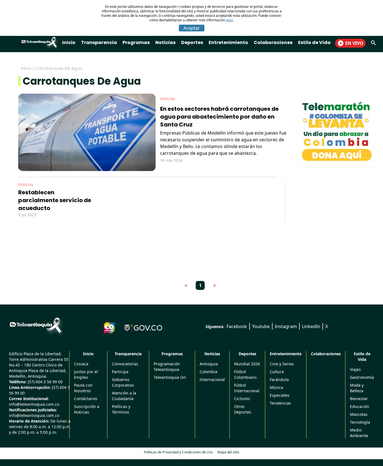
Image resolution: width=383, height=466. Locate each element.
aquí (229, 20)
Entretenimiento (228, 42)
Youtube (261, 326)
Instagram (286, 326)
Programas (136, 42)
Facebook (237, 326)
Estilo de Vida (314, 42)
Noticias (165, 42)
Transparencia (99, 42)
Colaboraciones (273, 42)
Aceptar (191, 28)
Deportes (192, 42)
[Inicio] (36, 325)
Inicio (68, 42)
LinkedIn (311, 326)
